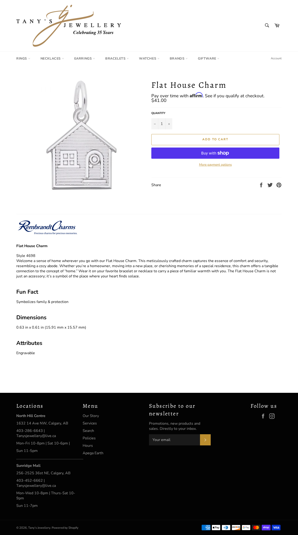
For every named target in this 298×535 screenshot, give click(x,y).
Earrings (83, 58)
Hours (88, 445)
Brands (178, 58)
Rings (22, 58)
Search (88, 430)
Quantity (158, 113)
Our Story (91, 415)
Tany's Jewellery (39, 528)
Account (276, 58)
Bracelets (116, 58)
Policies (89, 438)
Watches (148, 58)
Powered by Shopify (65, 528)
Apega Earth (93, 453)
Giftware (207, 58)
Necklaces (51, 58)
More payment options (215, 164)
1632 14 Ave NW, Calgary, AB (42, 423)
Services (90, 423)
